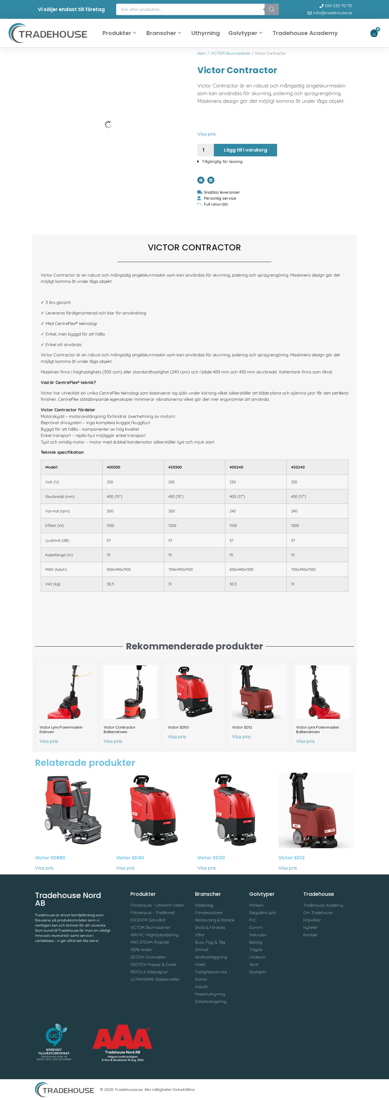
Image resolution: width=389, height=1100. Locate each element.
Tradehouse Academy (305, 33)
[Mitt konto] (356, 34)
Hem (201, 53)
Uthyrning (205, 33)
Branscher (161, 33)
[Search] (272, 9)
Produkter (117, 33)
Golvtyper (242, 33)
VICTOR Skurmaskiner (230, 53)
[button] (275, 160)
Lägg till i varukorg (245, 150)
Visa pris (206, 134)
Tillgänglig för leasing (222, 161)
